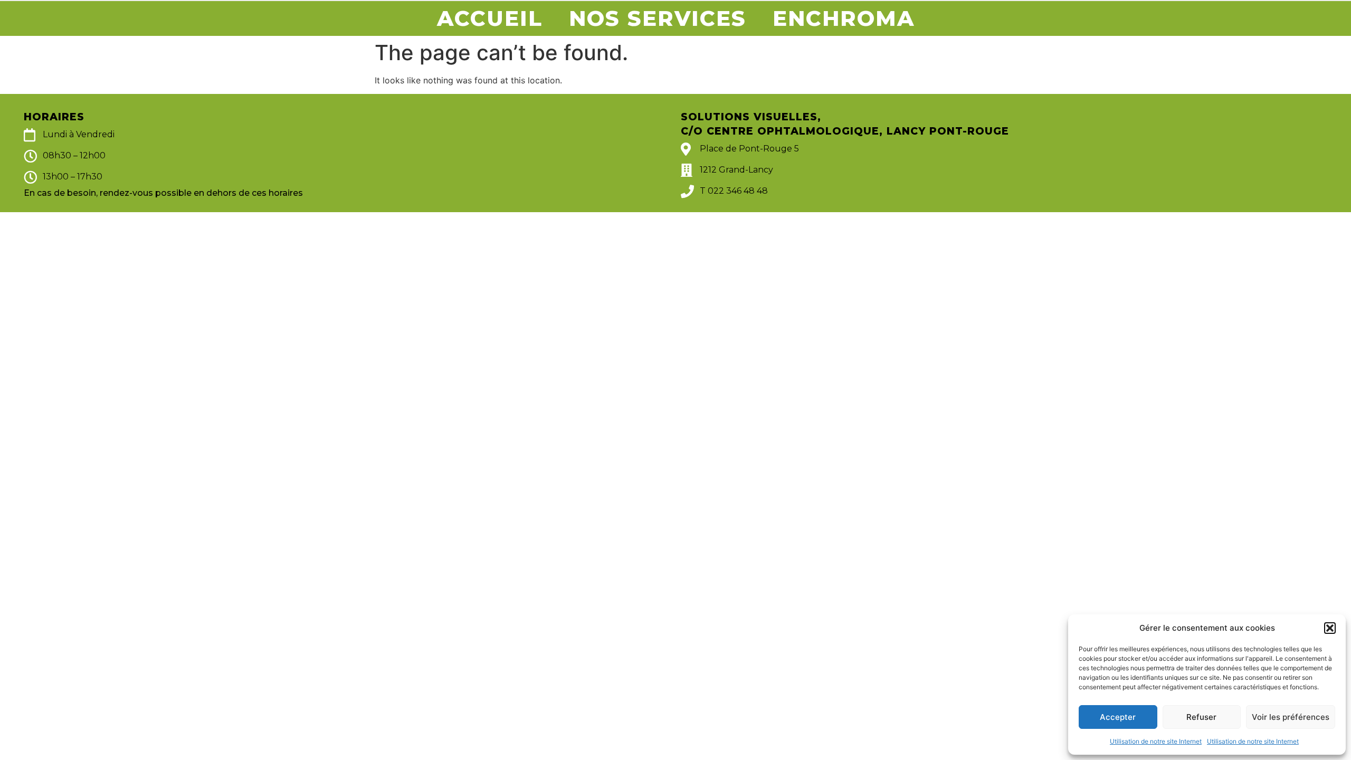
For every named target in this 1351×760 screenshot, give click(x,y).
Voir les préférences (1290, 717)
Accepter (1118, 717)
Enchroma (844, 18)
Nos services (657, 18)
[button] (1330, 628)
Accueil (490, 18)
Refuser (1201, 717)
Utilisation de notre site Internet (1156, 741)
